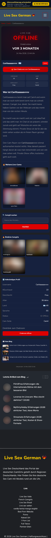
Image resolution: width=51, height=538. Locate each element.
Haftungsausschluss (38, 536)
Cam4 (8, 23)
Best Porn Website (25, 511)
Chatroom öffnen (26, 333)
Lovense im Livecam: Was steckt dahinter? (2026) (28, 398)
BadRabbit (29, 254)
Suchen (25, 227)
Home (3, 23)
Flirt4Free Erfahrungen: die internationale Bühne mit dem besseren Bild (27, 387)
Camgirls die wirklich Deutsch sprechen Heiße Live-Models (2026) (29, 357)
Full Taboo (25, 524)
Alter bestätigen (41, 4)
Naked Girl (25, 517)
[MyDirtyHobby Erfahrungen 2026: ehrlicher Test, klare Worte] (7, 409)
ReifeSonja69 (7, 272)
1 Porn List (25, 520)
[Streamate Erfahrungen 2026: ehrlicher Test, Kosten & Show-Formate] (7, 420)
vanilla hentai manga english (25, 508)
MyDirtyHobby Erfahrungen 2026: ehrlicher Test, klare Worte (29, 409)
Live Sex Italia (26, 496)
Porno (25, 514)
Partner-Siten (25, 527)
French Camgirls (25, 499)
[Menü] (45, 15)
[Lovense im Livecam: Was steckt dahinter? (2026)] (7, 398)
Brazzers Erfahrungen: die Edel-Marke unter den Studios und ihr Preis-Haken (29, 351)
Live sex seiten (25, 505)
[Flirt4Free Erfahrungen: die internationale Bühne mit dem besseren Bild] (7, 387)
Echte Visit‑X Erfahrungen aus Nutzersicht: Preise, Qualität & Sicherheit (29, 345)
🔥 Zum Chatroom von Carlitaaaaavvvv (25, 69)
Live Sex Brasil (25, 502)
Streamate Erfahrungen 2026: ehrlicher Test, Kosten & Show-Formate (28, 420)
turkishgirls (6, 254)
